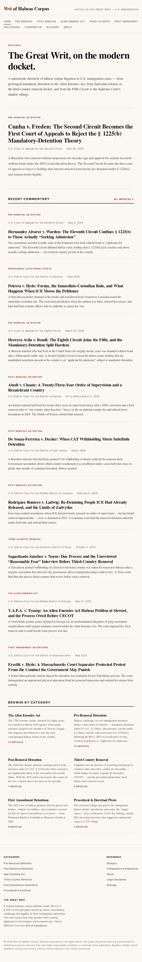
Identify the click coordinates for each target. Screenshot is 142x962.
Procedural (12, 27)
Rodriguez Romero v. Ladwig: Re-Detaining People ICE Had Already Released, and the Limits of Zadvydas (67, 504)
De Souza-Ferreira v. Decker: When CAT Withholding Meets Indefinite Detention (69, 441)
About (68, 27)
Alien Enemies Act (73, 21)
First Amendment (126, 21)
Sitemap (111, 885)
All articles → (124, 199)
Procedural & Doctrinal (17, 890)
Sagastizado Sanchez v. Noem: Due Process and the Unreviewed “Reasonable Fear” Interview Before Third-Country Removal (62, 558)
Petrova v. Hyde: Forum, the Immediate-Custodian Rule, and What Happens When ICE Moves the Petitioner (65, 288)
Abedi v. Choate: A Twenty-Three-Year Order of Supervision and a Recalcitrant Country (65, 387)
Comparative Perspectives (122, 868)
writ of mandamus (36, 925)
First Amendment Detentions (28, 647)
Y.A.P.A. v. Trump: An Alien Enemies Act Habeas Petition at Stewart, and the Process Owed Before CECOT (67, 613)
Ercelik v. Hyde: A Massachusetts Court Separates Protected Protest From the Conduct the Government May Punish (67, 667)
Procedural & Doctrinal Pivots (30, 268)
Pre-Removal (24, 21)
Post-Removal (47, 21)
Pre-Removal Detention (24, 117)
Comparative (33, 27)
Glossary (53, 27)
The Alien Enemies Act (23, 593)
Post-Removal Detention (25, 377)
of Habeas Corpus (26, 8)
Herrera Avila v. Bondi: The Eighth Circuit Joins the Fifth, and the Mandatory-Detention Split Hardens (65, 342)
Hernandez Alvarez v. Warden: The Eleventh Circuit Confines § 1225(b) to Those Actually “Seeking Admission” (69, 234)
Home (7, 21)
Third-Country (99, 21)
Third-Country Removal (24, 539)
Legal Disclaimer (116, 879)
